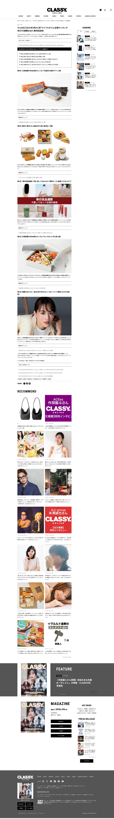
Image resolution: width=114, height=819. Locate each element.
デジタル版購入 (61, 735)
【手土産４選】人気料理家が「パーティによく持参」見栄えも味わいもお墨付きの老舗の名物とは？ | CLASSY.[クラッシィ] (30, 615)
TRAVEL (62, 16)
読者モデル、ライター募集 (43, 787)
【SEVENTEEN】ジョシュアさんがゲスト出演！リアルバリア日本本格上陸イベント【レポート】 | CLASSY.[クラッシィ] (90, 57)
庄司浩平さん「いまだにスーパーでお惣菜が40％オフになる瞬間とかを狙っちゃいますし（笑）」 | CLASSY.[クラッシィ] (58, 577)
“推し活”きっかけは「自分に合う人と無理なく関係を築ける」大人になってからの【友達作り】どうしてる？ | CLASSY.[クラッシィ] (30, 577)
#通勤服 (85, 708)
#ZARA (89, 713)
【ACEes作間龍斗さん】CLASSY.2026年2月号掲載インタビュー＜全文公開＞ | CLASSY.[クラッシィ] (58, 427)
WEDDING (37, 16)
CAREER (70, 16)
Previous (91, 692)
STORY (49, 794)
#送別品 (24, 379)
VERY (46, 794)
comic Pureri (90, 794)
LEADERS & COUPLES (90, 16)
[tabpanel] (57, 679)
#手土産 (49, 379)
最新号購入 (61, 721)
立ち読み (61, 726)
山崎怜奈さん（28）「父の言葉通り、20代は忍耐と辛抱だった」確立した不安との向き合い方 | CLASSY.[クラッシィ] (58, 615)
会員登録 (49, 786)
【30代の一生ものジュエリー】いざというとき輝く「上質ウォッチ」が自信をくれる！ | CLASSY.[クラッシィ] (90, 67)
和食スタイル (67, 794)
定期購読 (61, 731)
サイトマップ (41, 813)
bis (62, 794)
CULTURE (46, 16)
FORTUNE (78, 16)
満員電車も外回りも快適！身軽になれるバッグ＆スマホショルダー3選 (30, 427)
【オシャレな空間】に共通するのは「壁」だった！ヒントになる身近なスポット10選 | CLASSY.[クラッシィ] (58, 500)
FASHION (20, 16)
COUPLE (54, 16)
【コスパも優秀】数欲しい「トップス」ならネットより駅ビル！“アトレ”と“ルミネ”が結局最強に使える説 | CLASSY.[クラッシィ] (91, 48)
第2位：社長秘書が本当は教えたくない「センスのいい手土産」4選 (35, 62)
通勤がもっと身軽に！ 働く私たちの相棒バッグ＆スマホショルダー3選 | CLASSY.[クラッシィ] (90, 85)
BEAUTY (29, 16)
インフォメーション (42, 786)
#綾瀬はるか (30, 379)
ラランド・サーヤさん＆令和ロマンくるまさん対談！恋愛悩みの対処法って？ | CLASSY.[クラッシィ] (30, 538)
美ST (60, 794)
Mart (57, 794)
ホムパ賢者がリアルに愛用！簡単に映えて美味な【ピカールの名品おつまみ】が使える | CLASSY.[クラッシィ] (30, 652)
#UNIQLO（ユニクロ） (82, 713)
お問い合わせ (70, 786)
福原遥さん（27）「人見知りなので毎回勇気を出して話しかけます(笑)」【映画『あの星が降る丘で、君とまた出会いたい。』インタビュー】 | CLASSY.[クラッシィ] (90, 76)
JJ (38, 794)
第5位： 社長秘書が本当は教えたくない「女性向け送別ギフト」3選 (36, 53)
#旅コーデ (81, 710)
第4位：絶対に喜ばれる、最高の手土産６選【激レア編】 (33, 56)
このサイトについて (22, 813)
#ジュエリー (80, 708)
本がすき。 (48, 796)
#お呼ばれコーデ (92, 708)
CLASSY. (41, 794)
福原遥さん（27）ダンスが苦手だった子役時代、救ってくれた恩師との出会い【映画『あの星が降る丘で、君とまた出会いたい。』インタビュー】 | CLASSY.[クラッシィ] (91, 39)
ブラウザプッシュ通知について (56, 787)
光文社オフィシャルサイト (79, 786)
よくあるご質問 (63, 786)
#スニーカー (91, 710)
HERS (53, 794)
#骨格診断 (94, 713)
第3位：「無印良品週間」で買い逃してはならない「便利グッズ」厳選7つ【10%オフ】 (39, 59)
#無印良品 (44, 379)
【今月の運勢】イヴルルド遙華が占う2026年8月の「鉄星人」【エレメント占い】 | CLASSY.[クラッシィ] (58, 652)
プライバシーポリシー (32, 813)
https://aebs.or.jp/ (47, 803)
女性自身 (73, 794)
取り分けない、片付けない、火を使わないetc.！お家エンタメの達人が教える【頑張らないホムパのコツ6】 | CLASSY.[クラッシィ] (30, 464)
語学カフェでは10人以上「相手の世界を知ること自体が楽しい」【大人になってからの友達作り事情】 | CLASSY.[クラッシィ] (58, 464)
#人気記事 (20, 379)
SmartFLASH (78, 794)
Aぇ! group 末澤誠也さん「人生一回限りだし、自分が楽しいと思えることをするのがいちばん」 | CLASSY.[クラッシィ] (58, 539)
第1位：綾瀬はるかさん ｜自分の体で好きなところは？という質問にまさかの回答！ (39, 64)
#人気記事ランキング (37, 379)
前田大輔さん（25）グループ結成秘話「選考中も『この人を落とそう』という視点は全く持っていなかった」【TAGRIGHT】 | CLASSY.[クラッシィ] (30, 501)
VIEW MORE (86, 761)
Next (95, 692)
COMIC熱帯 (85, 794)
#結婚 (86, 710)
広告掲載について (55, 786)
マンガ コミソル (41, 796)
